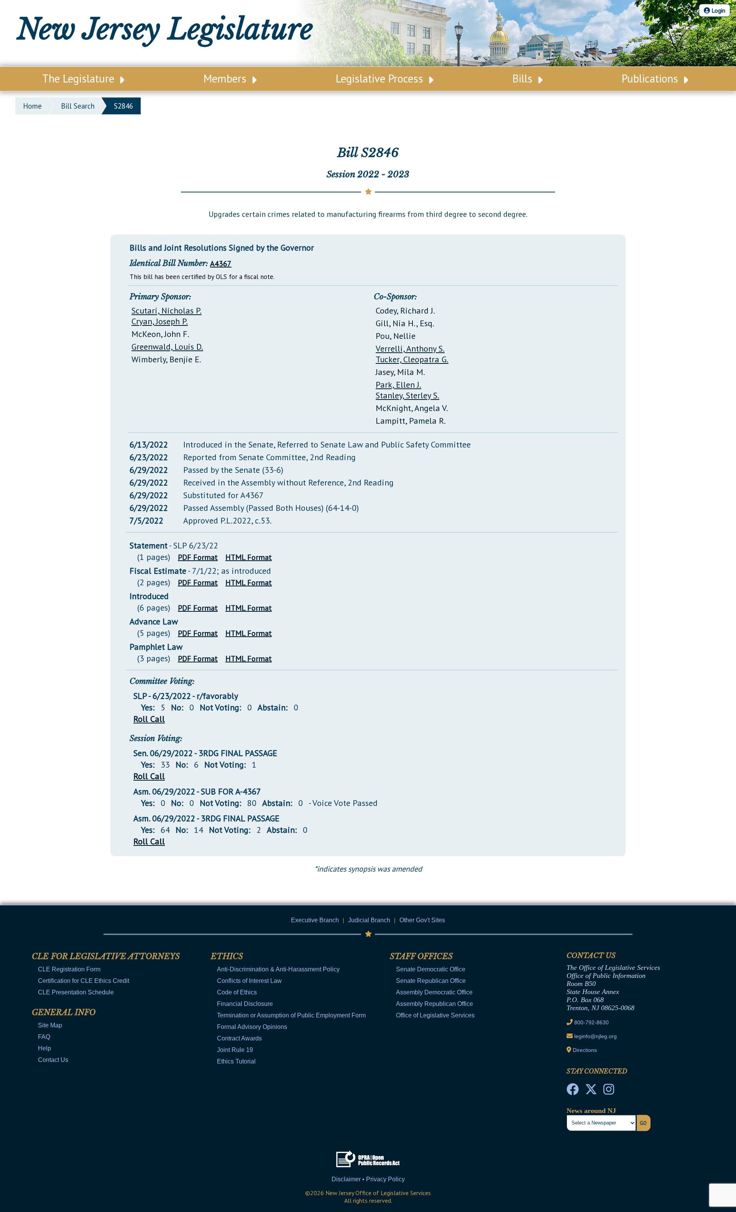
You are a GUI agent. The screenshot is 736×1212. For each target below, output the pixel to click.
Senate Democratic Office (430, 969)
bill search (78, 106)
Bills (524, 78)
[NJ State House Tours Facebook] (573, 1091)
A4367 (221, 264)
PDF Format (198, 557)
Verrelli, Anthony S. (410, 348)
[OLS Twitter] (591, 1091)
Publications (651, 78)
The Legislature (79, 78)
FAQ (44, 1037)
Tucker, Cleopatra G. (412, 359)
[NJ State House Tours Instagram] (608, 1091)
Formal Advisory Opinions (252, 1027)
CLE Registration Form (69, 969)
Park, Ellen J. (398, 384)
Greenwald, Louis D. (167, 346)
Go (643, 1123)
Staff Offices (421, 956)
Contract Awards (239, 1038)
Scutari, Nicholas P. (166, 310)
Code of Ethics (237, 992)
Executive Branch (315, 920)
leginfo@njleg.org (595, 1036)
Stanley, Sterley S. (407, 395)
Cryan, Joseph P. (159, 321)
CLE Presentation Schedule (76, 992)
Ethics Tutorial (236, 1061)
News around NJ (591, 1111)
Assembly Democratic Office (434, 992)
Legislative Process (381, 78)
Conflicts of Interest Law (249, 981)
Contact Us (53, 1060)
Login (717, 10)
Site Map (50, 1025)
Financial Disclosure (245, 1004)
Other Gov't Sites (422, 920)
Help (44, 1048)
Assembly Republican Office (434, 1004)
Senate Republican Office (431, 981)
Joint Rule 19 (235, 1050)
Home (32, 106)
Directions (585, 1050)
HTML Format (248, 557)
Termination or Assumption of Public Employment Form (291, 1015)
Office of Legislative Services (435, 1015)
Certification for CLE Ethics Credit (83, 981)
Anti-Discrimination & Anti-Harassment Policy (278, 969)
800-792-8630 (591, 1022)
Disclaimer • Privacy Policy (368, 1179)
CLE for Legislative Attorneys (106, 956)
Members (227, 78)
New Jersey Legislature (165, 29)
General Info (63, 1012)
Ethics (227, 956)
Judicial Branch (369, 920)
